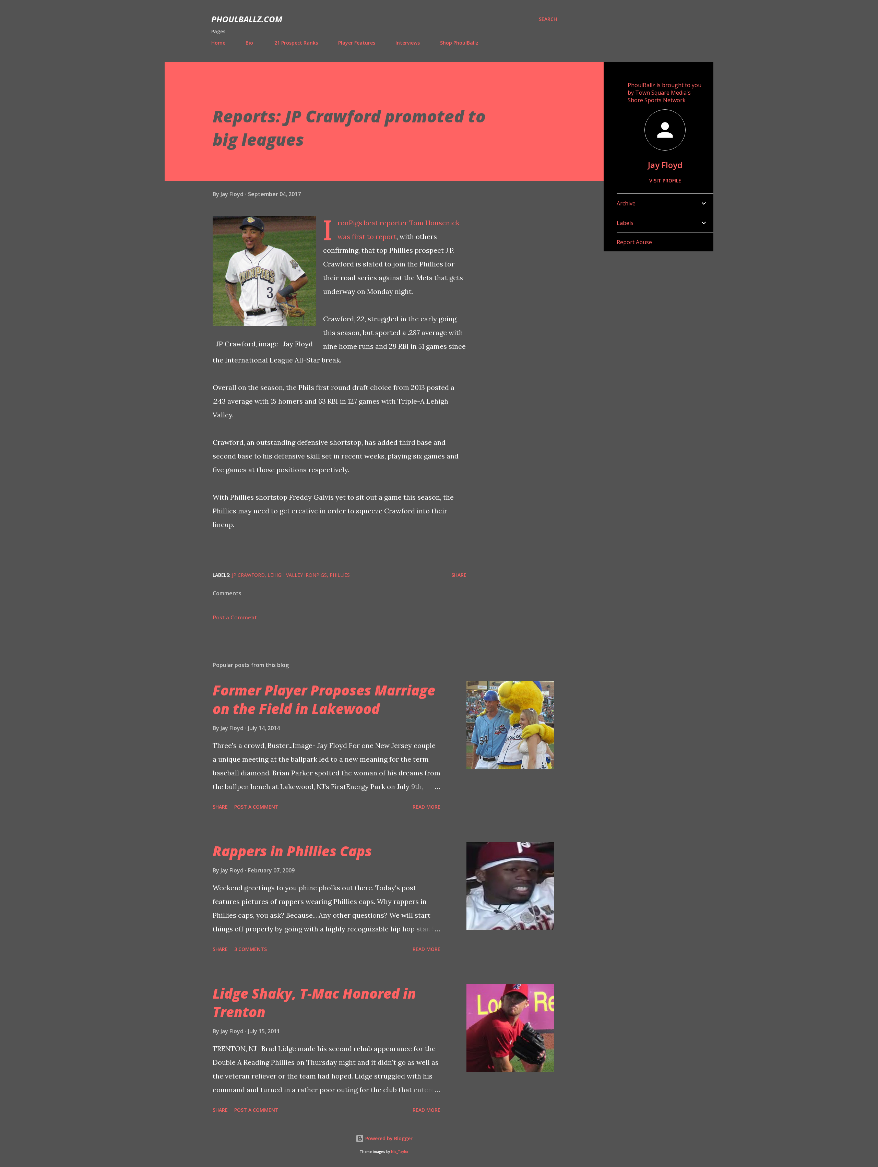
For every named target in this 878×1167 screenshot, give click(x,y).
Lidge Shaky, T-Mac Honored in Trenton (314, 1002)
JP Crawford (248, 575)
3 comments (250, 949)
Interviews (407, 42)
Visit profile (665, 180)
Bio (249, 42)
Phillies (340, 575)
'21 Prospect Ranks (295, 42)
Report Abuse (634, 242)
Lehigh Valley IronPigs (297, 575)
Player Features (356, 42)
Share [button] (458, 575)
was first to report (366, 236)
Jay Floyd (665, 164)
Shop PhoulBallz (459, 42)
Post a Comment (235, 617)
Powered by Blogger (388, 1138)
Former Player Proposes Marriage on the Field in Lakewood (324, 699)
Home (218, 42)
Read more (426, 806)
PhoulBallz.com (246, 19)
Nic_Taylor (399, 1152)
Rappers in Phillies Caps (292, 851)
